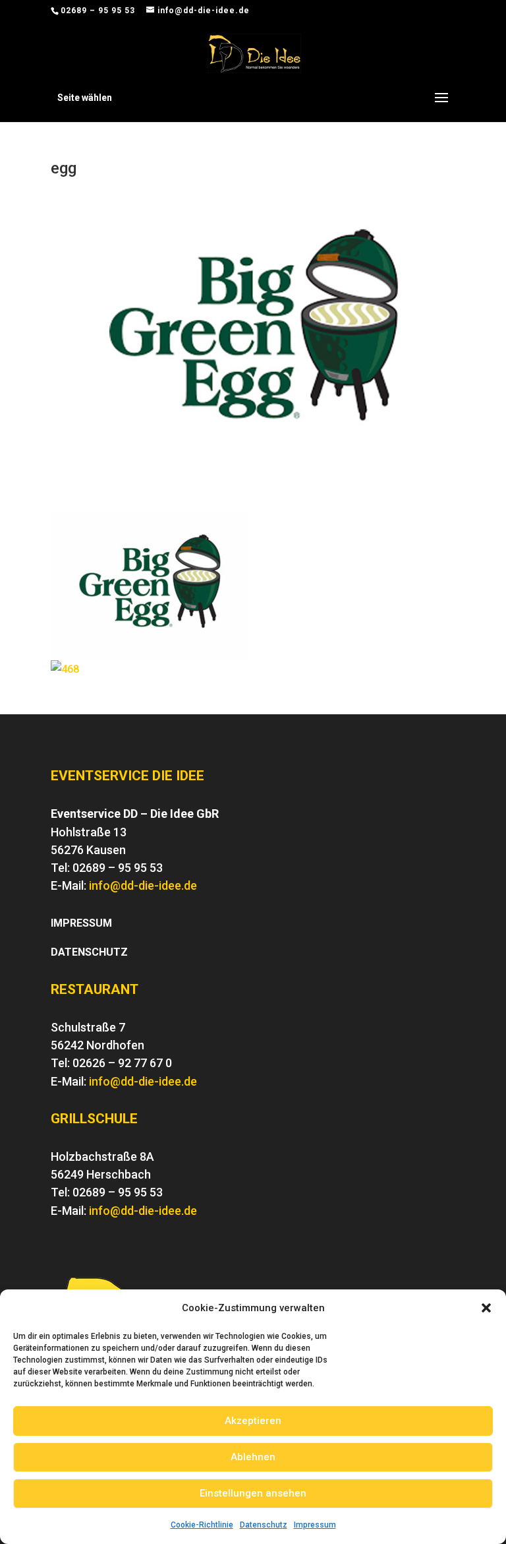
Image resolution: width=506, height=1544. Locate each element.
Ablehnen (253, 1457)
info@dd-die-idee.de (143, 885)
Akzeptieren (253, 1421)
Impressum (315, 1524)
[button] (486, 1307)
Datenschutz (263, 1524)
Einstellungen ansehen (253, 1493)
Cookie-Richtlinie (202, 1524)
